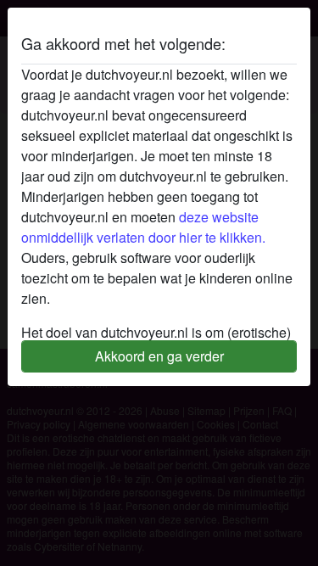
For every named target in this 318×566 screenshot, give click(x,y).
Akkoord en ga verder (159, 356)
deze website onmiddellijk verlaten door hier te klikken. (143, 227)
